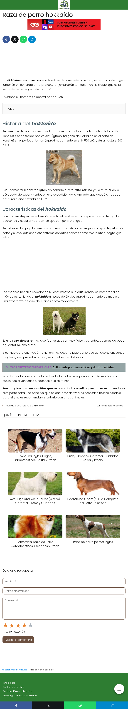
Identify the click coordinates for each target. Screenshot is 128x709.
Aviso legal (9, 682)
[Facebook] (6, 39)
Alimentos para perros (110, 405)
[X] (15, 39)
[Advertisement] (64, 60)
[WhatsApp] (23, 39)
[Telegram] (32, 39)
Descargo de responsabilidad (20, 695)
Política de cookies (13, 687)
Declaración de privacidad (18, 691)
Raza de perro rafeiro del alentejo (24, 405)
